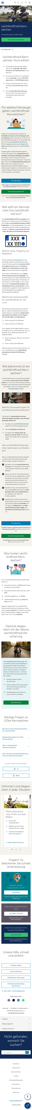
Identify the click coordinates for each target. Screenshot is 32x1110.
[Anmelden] (25, 2)
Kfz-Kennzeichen (18, 260)
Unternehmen (16, 1084)
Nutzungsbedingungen (16, 1080)
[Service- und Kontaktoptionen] (27, 1105)
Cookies (16, 1076)
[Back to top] (27, 1097)
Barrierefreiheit (16, 1072)
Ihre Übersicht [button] (6, 49)
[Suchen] (27, 1052)
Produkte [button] (5, 1019)
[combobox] (13, 1052)
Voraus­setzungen (13, 389)
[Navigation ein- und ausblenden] (30, 3)
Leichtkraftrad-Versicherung (18, 142)
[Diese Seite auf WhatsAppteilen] (23, 1000)
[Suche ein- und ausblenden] (22, 3)
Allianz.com (16, 1092)
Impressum (16, 1064)
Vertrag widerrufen (15, 1101)
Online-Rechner (16, 1088)
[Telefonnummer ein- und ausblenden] (18, 3)
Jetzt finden (16, 892)
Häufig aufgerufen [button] (7, 1024)
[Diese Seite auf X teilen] (13, 1000)
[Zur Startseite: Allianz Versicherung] (2, 2)
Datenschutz (16, 1068)
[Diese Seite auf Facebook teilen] (9, 1000)
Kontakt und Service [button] (8, 1029)
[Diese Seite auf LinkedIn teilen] (18, 1000)
